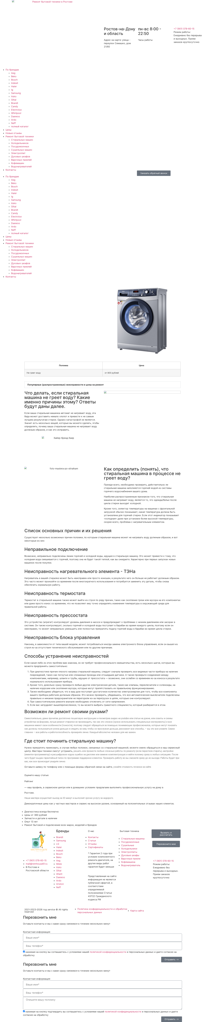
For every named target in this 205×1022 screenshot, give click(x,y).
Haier (14, 86)
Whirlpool (16, 113)
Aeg (13, 73)
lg (12, 89)
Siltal (13, 99)
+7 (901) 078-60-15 (184, 28)
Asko (13, 96)
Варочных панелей (21, 159)
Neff (13, 123)
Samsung (16, 93)
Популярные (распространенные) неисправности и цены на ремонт (65, 384)
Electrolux (16, 109)
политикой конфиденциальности (108, 951)
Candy (14, 106)
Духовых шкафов (20, 156)
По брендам (12, 69)
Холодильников (19, 143)
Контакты (11, 169)
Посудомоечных (20, 146)
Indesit (14, 83)
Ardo (13, 119)
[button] (51, 173)
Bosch (14, 79)
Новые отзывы (14, 133)
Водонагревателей (21, 166)
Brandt (14, 103)
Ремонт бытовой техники (20, 136)
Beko (13, 76)
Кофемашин (17, 163)
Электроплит (18, 153)
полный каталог (20, 126)
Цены (8, 129)
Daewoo (15, 116)
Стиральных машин (22, 139)
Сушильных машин (21, 149)
